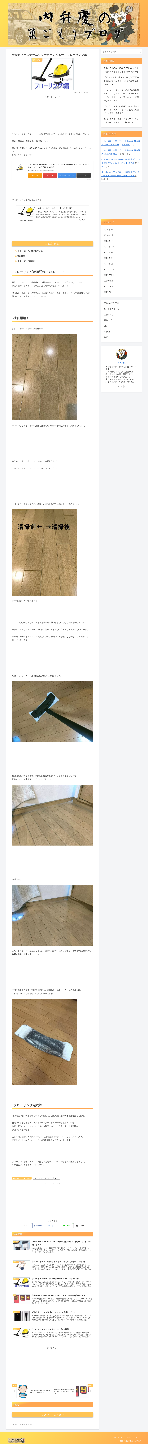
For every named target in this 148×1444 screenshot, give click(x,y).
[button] (79, 1225)
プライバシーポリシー (132, 1437)
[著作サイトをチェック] (118, 386)
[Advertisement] (52, 114)
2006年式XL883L (112, 303)
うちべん (126, 144)
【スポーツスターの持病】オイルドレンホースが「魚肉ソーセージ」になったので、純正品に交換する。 (121, 109)
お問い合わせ (118, 1437)
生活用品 (28, 1178)
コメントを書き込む (52, 1414)
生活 (57, 1178)
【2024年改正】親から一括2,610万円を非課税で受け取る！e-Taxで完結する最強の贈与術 (121, 81)
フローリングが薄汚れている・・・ (33, 251)
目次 (50, 243)
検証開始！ (22, 256)
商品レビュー (18, 1178)
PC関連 (107, 331)
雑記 (106, 337)
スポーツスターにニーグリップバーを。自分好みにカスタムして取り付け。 (121, 121)
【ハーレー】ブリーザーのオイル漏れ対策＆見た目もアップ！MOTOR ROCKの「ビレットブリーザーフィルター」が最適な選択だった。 (121, 95)
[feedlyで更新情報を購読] (121, 386)
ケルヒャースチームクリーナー (44, 1178)
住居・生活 (109, 314)
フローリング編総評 (26, 261)
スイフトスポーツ (111, 309)
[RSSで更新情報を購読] (124, 386)
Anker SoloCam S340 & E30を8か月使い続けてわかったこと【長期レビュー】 (121, 70)
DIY (105, 326)
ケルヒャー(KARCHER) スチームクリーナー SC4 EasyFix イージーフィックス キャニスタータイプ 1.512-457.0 (59, 165)
